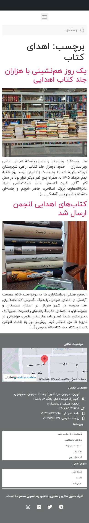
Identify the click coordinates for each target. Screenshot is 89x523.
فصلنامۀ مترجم (75, 457)
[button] (44, 16)
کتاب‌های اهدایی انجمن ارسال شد (50, 208)
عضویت (79, 477)
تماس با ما (77, 483)
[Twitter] (50, 507)
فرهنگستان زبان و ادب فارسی (69, 434)
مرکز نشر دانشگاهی (73, 440)
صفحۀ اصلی (77, 471)
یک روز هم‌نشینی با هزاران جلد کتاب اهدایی (46, 75)
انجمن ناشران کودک (73, 445)
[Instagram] (28, 507)
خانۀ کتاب (77, 451)
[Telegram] (60, 507)
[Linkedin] (39, 507)
